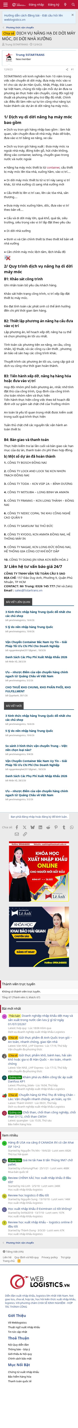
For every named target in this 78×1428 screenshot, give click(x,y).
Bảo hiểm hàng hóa (19, 1124)
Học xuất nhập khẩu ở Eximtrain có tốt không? (40, 1209)
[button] (5, 5)
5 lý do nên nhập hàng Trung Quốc (29, 627)
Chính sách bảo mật (20, 1358)
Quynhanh (14, 695)
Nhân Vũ (13, 661)
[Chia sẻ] (67, 69)
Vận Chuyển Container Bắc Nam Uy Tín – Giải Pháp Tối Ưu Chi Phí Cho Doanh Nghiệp (36, 644)
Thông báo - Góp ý (19, 1349)
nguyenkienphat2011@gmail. (23, 650)
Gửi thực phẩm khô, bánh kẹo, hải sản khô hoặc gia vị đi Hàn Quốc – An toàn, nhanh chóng (40, 1059)
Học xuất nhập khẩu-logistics (25, 1189)
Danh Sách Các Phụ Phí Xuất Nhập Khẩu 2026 (36, 657)
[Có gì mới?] (65, 4)
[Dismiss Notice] (72, 15)
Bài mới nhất (11, 1008)
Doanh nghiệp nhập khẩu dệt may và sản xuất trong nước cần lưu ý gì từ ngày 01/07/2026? (40, 1020)
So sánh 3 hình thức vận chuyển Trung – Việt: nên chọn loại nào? (36, 748)
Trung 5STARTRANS (16, 44)
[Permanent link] (23, 123)
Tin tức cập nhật (17, 1332)
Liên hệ (7, 1257)
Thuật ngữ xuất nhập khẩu (24, 1327)
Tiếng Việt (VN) (14, 1251)
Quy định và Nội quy (26, 1257)
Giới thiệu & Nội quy (20, 1354)
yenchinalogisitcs (17, 620)
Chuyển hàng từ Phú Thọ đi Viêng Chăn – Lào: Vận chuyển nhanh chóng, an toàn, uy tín (41, 1097)
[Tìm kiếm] (73, 4)
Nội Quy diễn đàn (18, 1344)
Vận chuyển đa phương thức (25, 1049)
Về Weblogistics (17, 1322)
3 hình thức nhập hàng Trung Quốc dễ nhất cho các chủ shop (38, 614)
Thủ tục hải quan (18, 1154)
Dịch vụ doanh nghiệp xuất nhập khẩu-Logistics (36, 1032)
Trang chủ (9, 1261)
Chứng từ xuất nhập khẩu (23, 1372)
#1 (72, 69)
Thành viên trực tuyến (18, 984)
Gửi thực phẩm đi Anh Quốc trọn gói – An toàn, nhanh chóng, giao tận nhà (40, 1039)
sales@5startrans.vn (28, 590)
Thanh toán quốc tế (19, 1381)
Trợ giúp (66, 1257)
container (53, 167)
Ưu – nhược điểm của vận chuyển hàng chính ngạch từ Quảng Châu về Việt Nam (36, 674)
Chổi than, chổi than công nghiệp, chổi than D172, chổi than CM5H (42, 1114)
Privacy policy (50, 1257)
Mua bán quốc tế (18, 1172)
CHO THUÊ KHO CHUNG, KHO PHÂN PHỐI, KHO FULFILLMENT (38, 689)
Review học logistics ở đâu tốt (28, 1195)
